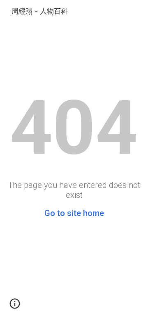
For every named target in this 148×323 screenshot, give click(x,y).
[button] (15, 306)
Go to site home (74, 213)
